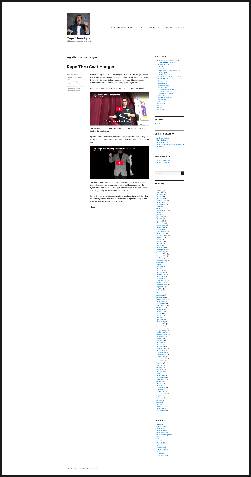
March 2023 (160, 272)
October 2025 (160, 208)
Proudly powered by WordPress (88, 468)
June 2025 (159, 217)
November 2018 (161, 379)
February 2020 (161, 348)
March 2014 (160, 404)
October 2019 (160, 357)
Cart (160, 27)
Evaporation (160, 424)
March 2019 (160, 371)
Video (68, 79)
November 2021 (161, 305)
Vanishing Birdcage (162, 142)
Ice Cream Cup (162, 81)
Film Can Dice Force (164, 75)
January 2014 (160, 408)
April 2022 (159, 295)
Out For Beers (162, 87)
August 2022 (160, 287)
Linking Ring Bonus (162, 162)
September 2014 (161, 394)
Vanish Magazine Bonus (164, 160)
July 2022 (159, 289)
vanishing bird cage (162, 449)
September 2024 (161, 235)
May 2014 (159, 400)
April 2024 (159, 245)
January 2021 (160, 326)
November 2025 (161, 206)
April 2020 (159, 344)
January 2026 (160, 202)
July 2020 (159, 338)
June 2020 (159, 340)
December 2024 (161, 229)
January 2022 (160, 301)
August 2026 (160, 188)
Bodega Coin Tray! (164, 64)
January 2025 (160, 227)
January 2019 (160, 375)
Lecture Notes (162, 83)
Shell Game (161, 95)
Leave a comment (72, 93)
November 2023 (161, 256)
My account (179, 27)
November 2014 (161, 390)
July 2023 (159, 264)
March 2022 (160, 297)
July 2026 (159, 190)
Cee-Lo (160, 66)
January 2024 (160, 252)
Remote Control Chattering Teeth (168, 89)
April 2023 (159, 270)
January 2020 (160, 350)
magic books (160, 428)
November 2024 (161, 231)
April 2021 (159, 320)
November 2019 (161, 355)
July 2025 (159, 215)
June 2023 (159, 266)
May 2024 (159, 243)
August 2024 (160, 237)
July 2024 (159, 239)
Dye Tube (161, 69)
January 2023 (160, 276)
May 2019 (159, 367)
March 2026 (160, 198)
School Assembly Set (164, 91)
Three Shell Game (162, 140)
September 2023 (161, 260)
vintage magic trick (162, 453)
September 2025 (161, 210)
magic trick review (162, 433)
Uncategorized (161, 447)
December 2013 (161, 410)
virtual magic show (162, 455)
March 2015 (160, 386)
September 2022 (161, 285)
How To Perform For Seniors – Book (169, 77)
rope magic (77, 84)
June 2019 (159, 365)
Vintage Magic (150, 27)
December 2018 (161, 377)
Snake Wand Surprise (164, 97)
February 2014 (160, 406)
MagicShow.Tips (78, 38)
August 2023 (160, 262)
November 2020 (161, 330)
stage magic (76, 90)
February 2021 (160, 324)
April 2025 (159, 221)
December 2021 (161, 303)
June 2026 (159, 192)
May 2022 (159, 293)
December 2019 (161, 353)
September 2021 (161, 309)
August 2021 (160, 311)
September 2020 (161, 334)
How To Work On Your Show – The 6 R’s (171, 79)
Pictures (159, 439)
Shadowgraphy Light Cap (166, 93)
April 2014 (159, 402)
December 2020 (161, 328)
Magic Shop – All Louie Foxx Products (125, 27)
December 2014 (161, 388)
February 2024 (161, 250)
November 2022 (161, 280)
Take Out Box (162, 99)
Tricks (79, 77)
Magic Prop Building (162, 138)
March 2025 (160, 223)
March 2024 (160, 248)
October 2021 (160, 307)
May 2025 (159, 219)
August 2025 (160, 213)
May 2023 (159, 268)
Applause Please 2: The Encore (167, 62)
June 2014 (159, 398)
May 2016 (159, 383)
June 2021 (159, 315)
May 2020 (159, 342)
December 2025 (161, 204)
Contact (157, 124)
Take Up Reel (162, 101)
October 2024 (160, 233)
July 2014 (159, 396)
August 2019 (160, 361)
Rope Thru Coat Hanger (91, 66)
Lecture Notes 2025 (164, 85)
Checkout (168, 27)
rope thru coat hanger (74, 86)
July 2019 (159, 363)
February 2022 (161, 299)
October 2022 (160, 283)
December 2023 (161, 254)
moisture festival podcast (164, 435)
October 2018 (160, 381)
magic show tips (72, 77)
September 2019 (161, 359)
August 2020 (160, 336)
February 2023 (160, 274)
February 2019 (160, 373)
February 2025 (161, 225)
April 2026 (159, 196)
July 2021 (159, 313)
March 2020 (160, 346)
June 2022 (159, 291)
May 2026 (159, 194)
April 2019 (159, 369)
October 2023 (160, 258)
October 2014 (160, 392)
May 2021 (159, 318)
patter (158, 437)
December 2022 (161, 278)
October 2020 (160, 332)
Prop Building (160, 441)
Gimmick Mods (161, 426)
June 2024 (159, 241)
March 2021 (160, 322)
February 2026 (161, 200)
